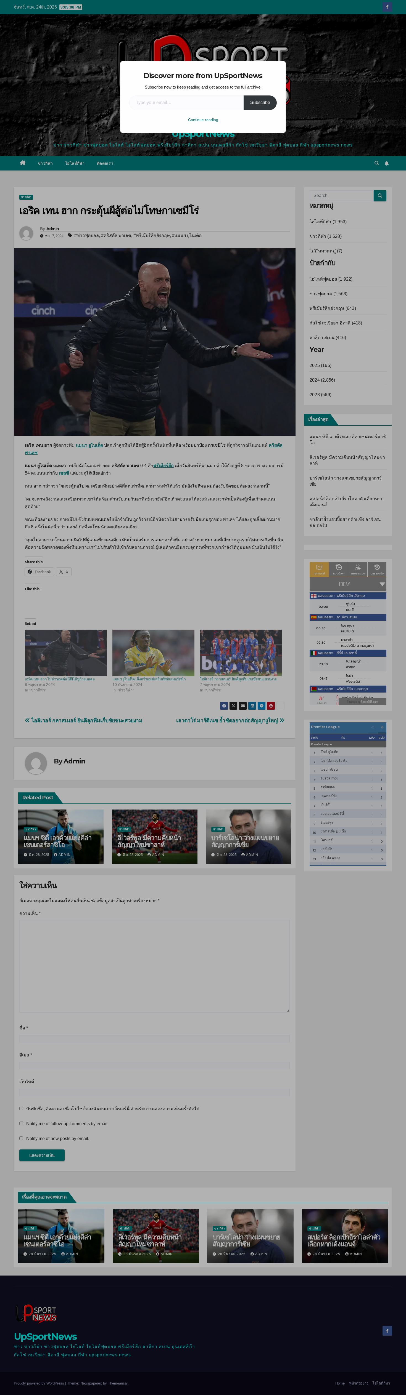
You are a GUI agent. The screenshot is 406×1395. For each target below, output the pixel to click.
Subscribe (260, 102)
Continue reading (203, 120)
